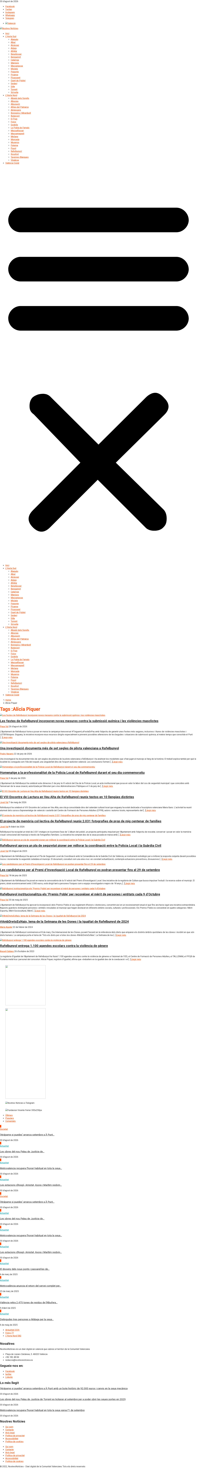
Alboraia (14, 101)
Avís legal (10, 1432)
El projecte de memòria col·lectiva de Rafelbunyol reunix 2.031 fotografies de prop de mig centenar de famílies (80, 821)
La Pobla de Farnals (20, 127)
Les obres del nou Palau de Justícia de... (22, 1151)
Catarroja (15, 60)
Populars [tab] (9, 1118)
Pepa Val (4, 726)
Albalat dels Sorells (20, 98)
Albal (13, 42)
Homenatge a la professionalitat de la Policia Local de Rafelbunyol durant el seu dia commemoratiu (72, 772)
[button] (98, 364)
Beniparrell (16, 57)
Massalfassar (17, 130)
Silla (13, 86)
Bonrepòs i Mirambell (21, 113)
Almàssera (16, 110)
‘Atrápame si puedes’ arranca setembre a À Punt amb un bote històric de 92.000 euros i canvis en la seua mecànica (64, 1388)
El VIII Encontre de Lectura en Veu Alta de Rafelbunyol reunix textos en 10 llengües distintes (67, 797)
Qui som (9, 1427)
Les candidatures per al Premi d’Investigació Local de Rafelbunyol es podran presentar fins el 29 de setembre (80, 870)
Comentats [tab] (10, 1121)
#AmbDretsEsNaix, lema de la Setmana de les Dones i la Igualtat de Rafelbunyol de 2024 (64, 921)
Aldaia (13, 48)
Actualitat (4, 1146)
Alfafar (14, 51)
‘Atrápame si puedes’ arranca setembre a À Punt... (27, 1134)
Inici (7, 33)
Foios (13, 122)
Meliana (14, 136)
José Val (4, 802)
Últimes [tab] (9, 1115)
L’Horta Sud (10, 36)
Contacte (9, 1430)
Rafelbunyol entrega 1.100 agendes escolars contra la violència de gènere (54, 946)
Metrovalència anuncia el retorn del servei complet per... (30, 1285)
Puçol (13, 148)
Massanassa (17, 66)
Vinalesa (15, 160)
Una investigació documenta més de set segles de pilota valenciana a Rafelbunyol (59, 748)
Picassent (15, 77)
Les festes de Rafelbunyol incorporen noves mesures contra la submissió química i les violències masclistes (79, 721)
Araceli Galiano (7, 951)
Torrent (14, 89)
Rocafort (15, 154)
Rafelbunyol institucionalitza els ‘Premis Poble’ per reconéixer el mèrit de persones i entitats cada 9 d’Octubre (80, 894)
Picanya (14, 74)
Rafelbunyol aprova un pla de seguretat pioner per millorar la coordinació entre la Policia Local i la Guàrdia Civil (80, 845)
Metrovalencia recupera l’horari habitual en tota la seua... (31, 1168)
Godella (14, 125)
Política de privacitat (15, 1435)
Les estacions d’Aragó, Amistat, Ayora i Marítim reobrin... (31, 1185)
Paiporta (15, 72)
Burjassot (15, 116)
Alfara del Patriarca (20, 107)
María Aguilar (6, 927)
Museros (15, 142)
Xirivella (14, 92)
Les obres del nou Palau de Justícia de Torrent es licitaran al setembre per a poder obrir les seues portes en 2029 (63, 1399)
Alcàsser (15, 45)
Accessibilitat (11, 1438)
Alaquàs (14, 39)
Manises (15, 63)
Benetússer (16, 54)
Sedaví (14, 83)
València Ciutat (12, 163)
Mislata (14, 69)
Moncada (15, 139)
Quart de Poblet (18, 80)
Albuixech (15, 104)
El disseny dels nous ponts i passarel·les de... (24, 1269)
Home (8, 700)
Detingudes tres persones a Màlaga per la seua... (27, 1319)
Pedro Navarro (7, 754)
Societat (4, 1129)
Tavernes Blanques (20, 157)
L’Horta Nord (11, 95)
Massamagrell (17, 133)
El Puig (14, 119)
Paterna (14, 145)
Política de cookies (14, 1441)
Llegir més (7, 737)
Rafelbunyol (16, 151)
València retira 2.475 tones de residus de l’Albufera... (28, 1302)
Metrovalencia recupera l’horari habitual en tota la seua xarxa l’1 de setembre (42, 1410)
